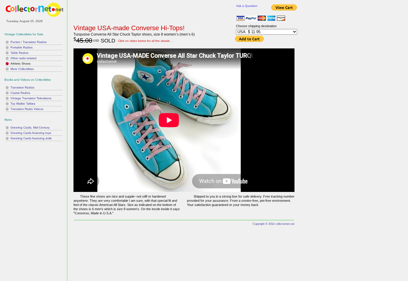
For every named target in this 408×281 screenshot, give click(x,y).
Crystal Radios (20, 92)
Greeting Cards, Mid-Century (30, 127)
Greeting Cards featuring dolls (31, 138)
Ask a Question (246, 5)
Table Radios (19, 52)
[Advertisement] (33, 179)
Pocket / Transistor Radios (28, 42)
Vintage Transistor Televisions (30, 98)
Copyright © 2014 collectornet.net (274, 223)
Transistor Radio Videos (26, 109)
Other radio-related (23, 58)
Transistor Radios (22, 87)
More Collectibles (22, 69)
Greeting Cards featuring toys (30, 133)
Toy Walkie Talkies (22, 103)
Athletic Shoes (20, 63)
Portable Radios (21, 47)
